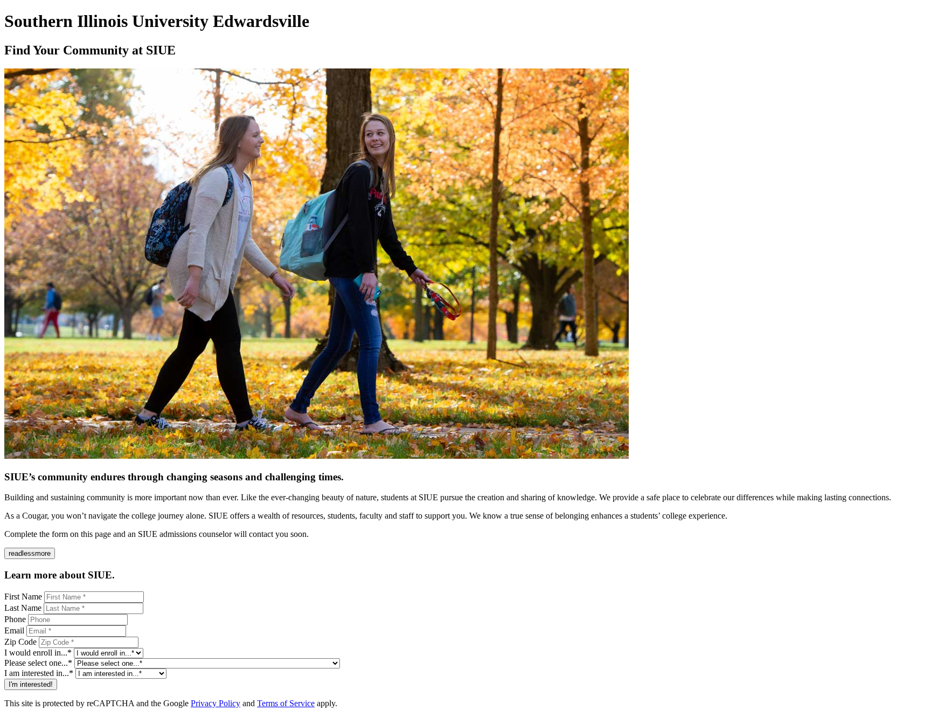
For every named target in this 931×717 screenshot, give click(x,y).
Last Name (22, 607)
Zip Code (20, 641)
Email (14, 630)
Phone (15, 619)
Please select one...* (38, 662)
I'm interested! (31, 684)
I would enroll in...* (38, 652)
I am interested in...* (38, 673)
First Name (23, 596)
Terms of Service (286, 703)
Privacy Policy (215, 703)
